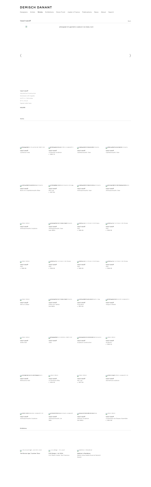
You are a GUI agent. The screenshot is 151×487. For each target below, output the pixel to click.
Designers (24, 12)
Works (40, 12)
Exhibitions (49, 12)
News (96, 12)
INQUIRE (22, 107)
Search (111, 12)
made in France (74, 12)
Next (130, 55)
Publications (87, 12)
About (103, 12)
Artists (32, 12)
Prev (21, 55)
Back (129, 21)
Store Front (60, 12)
